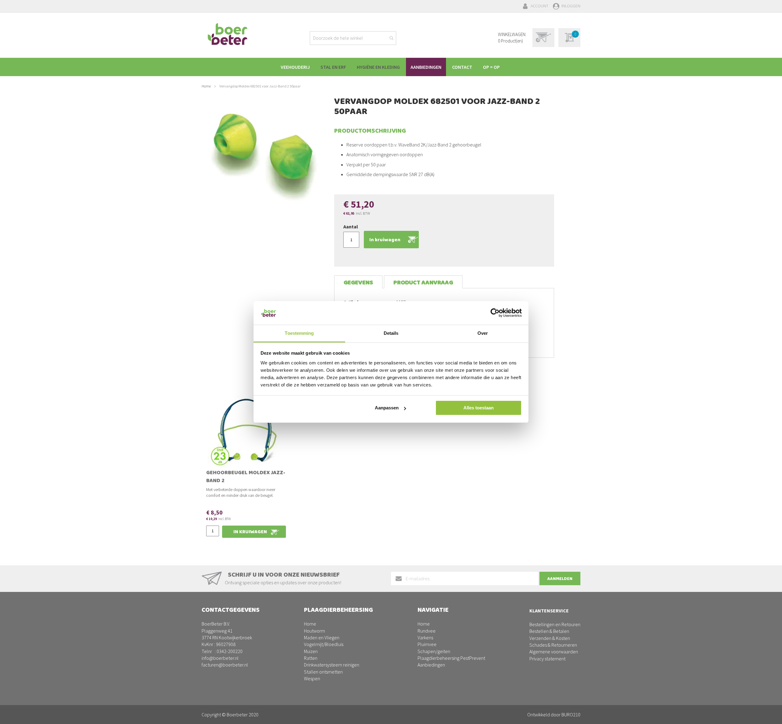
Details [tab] (391, 333)
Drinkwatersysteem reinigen (331, 665)
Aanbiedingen (431, 665)
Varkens (425, 637)
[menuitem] (295, 67)
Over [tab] (482, 333)
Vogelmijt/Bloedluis (323, 644)
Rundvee (427, 631)
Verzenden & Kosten (549, 638)
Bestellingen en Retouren (554, 624)
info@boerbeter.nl (220, 658)
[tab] (358, 282)
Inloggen (570, 6)
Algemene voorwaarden (553, 651)
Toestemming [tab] (299, 333)
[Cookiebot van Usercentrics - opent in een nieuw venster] (495, 312)
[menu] (391, 67)
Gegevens (358, 282)
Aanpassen (387, 407)
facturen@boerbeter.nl (225, 665)
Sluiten (391, 712)
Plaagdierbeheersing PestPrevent (451, 658)
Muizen (311, 651)
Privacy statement (547, 659)
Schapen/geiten (434, 651)
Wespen (312, 678)
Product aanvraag (423, 282)
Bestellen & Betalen (549, 631)
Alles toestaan (478, 407)
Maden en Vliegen (321, 637)
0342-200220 (230, 651)
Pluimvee (427, 644)
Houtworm (314, 631)
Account (539, 6)
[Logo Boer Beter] (228, 34)
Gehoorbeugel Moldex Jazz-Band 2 (245, 477)
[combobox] (353, 38)
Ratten (310, 658)
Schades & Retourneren (553, 645)
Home (206, 86)
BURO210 (570, 714)
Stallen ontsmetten (323, 672)
